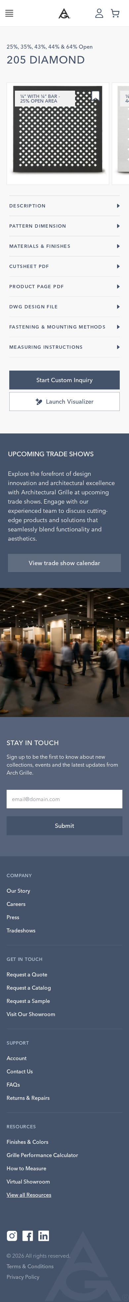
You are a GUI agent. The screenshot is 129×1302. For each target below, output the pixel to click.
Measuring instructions (46, 347)
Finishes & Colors (27, 1142)
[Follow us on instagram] (12, 1236)
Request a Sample (28, 1001)
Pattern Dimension (37, 226)
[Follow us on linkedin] (43, 1236)
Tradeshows (21, 930)
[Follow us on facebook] (27, 1236)
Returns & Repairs (28, 1098)
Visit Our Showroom (31, 1014)
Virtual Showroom (28, 1181)
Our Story (18, 890)
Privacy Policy (23, 1277)
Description (27, 206)
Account (16, 1058)
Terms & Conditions (30, 1266)
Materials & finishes (39, 246)
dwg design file (33, 307)
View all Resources (29, 1194)
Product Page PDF (36, 287)
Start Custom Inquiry (64, 380)
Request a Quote (27, 974)
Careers (16, 904)
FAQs (13, 1084)
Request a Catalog (29, 987)
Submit (64, 826)
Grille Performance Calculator (42, 1155)
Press (13, 917)
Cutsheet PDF (29, 266)
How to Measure (26, 1168)
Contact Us (20, 1071)
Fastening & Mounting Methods (57, 327)
